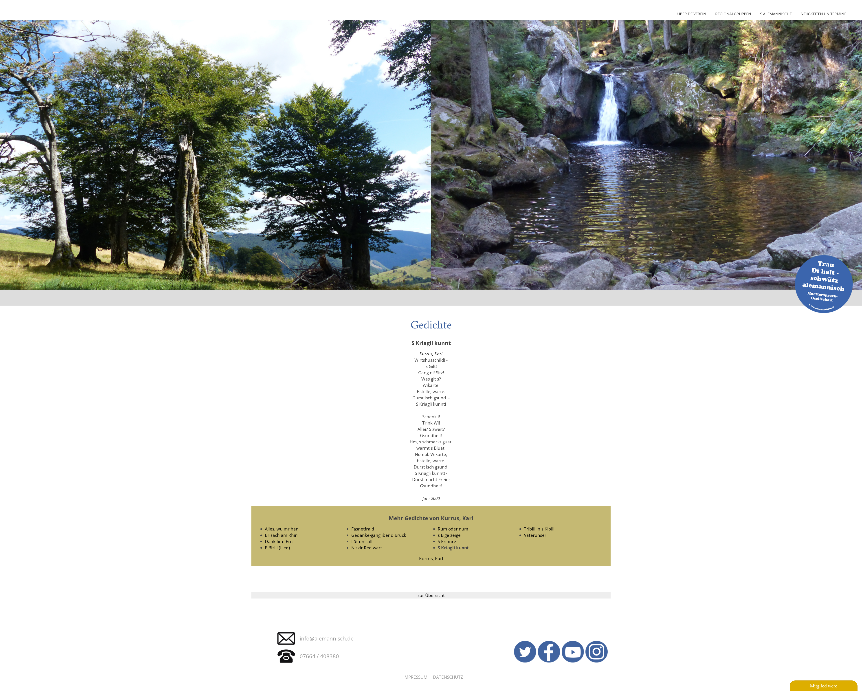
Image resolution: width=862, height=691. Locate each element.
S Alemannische (776, 13)
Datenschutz (448, 677)
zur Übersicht (431, 595)
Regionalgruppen (733, 13)
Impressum (415, 677)
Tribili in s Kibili (539, 529)
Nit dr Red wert (366, 547)
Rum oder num (453, 529)
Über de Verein (691, 13)
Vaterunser (535, 535)
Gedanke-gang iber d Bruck (378, 535)
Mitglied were (823, 686)
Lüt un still (361, 541)
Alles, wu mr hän (282, 529)
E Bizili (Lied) (277, 547)
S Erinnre (447, 541)
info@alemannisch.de (327, 638)
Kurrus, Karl (431, 354)
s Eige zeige (449, 535)
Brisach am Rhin (281, 535)
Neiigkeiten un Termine (823, 13)
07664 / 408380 (319, 656)
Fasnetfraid (362, 529)
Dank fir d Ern (279, 541)
